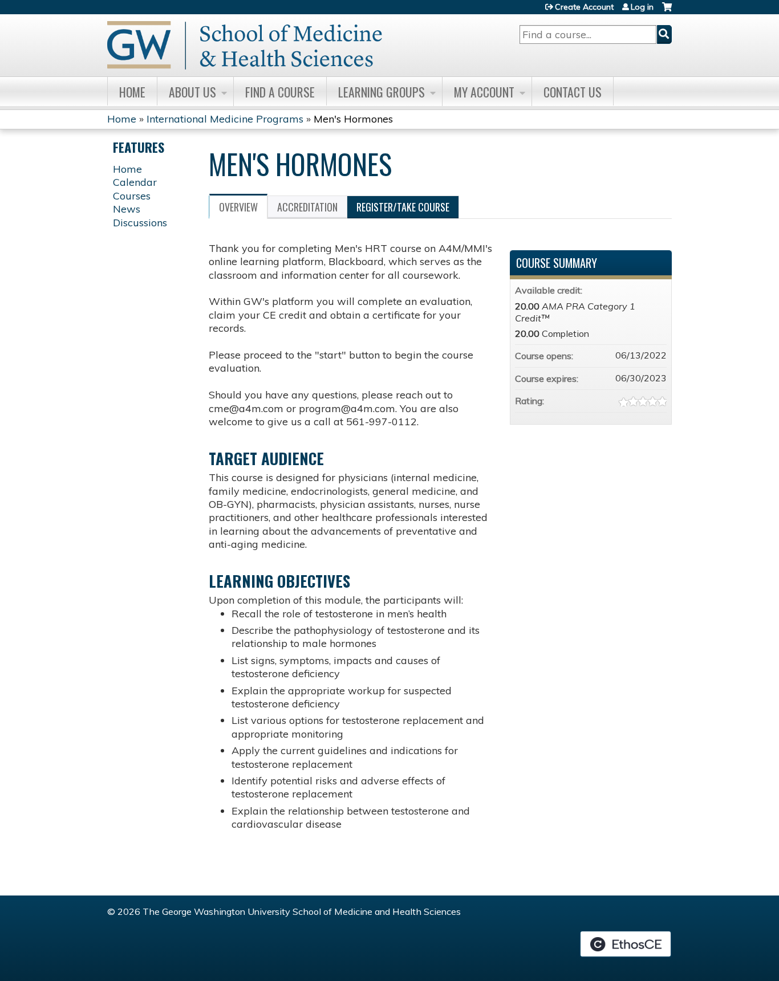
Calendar (135, 182)
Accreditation (307, 207)
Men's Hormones (353, 118)
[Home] (244, 45)
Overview (238, 207)
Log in (642, 7)
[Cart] (667, 11)
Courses (132, 195)
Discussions (140, 222)
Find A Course (280, 92)
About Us (192, 92)
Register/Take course (402, 207)
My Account (484, 92)
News (126, 208)
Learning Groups (381, 92)
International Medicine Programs (225, 118)
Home (132, 92)
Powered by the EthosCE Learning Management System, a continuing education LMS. (625, 944)
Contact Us (572, 92)
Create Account (584, 7)
